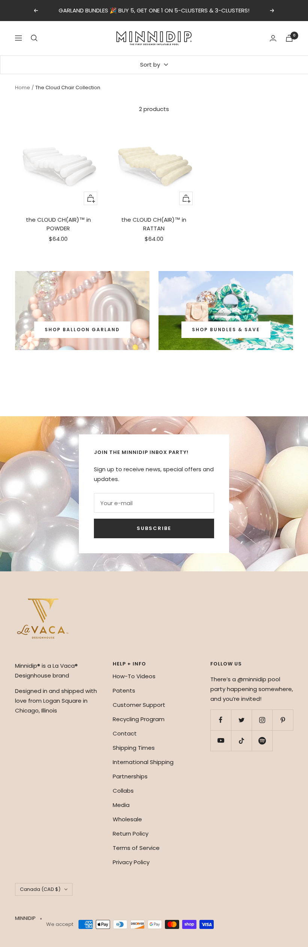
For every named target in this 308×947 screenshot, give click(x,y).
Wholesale (127, 819)
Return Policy (130, 833)
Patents (124, 690)
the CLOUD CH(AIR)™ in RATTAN (153, 224)
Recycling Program (139, 719)
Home (22, 87)
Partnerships (130, 776)
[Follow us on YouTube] (220, 740)
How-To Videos (134, 676)
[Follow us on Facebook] (220, 719)
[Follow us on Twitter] (241, 719)
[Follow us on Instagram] (262, 719)
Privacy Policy (131, 862)
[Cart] (289, 38)
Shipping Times (134, 748)
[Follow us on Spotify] (262, 740)
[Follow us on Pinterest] (282, 719)
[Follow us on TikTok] (241, 740)
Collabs (123, 791)
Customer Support (139, 705)
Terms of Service (136, 848)
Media (121, 805)
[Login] (273, 38)
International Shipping (143, 762)
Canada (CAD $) (40, 889)
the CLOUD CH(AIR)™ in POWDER (58, 224)
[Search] (34, 38)
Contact (125, 733)
